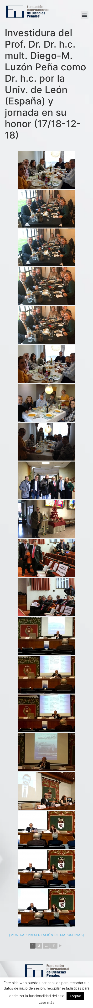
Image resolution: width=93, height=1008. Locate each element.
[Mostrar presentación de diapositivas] (46, 935)
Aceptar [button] (75, 996)
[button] (84, 15)
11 (54, 946)
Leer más (46, 1002)
